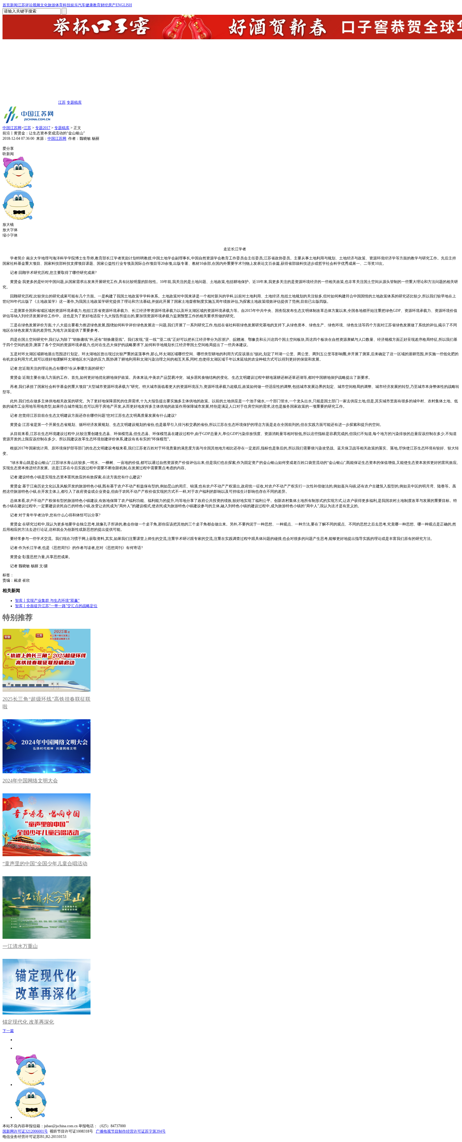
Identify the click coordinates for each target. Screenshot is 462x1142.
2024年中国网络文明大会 (30, 780)
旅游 (51, 5)
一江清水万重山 (20, 946)
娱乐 (74, 5)
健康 (89, 5)
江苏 (21, 5)
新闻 (14, 5)
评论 (29, 5)
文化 (44, 5)
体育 (59, 5)
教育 (97, 5)
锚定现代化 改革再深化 (28, 1022)
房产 (112, 5)
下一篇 (8, 1031)
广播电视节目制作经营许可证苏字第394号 (131, 1131)
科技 (66, 5)
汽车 (81, 5)
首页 (6, 5)
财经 (104, 5)
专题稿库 (74, 102)
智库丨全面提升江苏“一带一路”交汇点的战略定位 (56, 606)
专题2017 (42, 128)
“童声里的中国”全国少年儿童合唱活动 (45, 863)
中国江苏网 (12, 128)
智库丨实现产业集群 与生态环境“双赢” (47, 600)
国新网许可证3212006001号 (25, 1131)
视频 (36, 5)
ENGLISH (124, 5)
